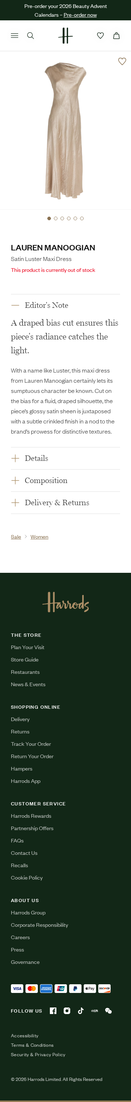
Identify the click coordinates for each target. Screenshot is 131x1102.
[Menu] (15, 36)
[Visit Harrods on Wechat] (108, 1011)
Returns (20, 731)
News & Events (28, 684)
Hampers (21, 768)
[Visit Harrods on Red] (94, 1011)
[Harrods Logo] (66, 602)
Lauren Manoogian (53, 247)
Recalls (19, 865)
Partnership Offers (32, 828)
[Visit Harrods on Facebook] (53, 1011)
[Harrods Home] (65, 36)
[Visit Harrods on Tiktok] (81, 1011)
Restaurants (25, 671)
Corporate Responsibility (39, 924)
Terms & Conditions (32, 1045)
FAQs (17, 840)
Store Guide (25, 659)
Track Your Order (31, 743)
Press (17, 949)
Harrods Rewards (31, 815)
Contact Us (24, 852)
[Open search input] (31, 36)
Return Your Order (32, 756)
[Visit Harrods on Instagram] (67, 1011)
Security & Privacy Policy (38, 1054)
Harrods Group (28, 912)
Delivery (20, 719)
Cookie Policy (27, 877)
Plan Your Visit (27, 647)
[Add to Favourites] (122, 61)
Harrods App (25, 780)
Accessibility (25, 1035)
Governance (25, 961)
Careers (20, 937)
